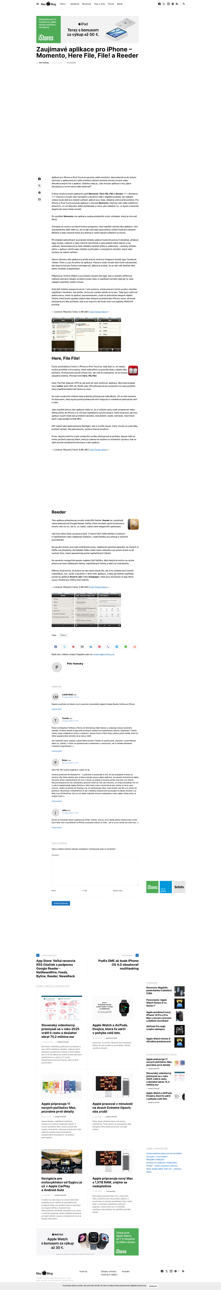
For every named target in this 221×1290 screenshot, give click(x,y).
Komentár (56, 855)
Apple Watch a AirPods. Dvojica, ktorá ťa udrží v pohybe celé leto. (110, 1029)
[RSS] (177, 4)
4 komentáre (71, 63)
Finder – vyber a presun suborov (162, 1165)
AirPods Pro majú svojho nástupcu (155, 1028)
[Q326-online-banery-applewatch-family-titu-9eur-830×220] (87, 1241)
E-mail (84, 891)
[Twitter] (164, 4)
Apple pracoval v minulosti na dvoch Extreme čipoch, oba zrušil (112, 1107)
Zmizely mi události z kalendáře (161, 1162)
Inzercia (83, 1271)
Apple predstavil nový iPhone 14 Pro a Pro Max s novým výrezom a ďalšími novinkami (158, 1016)
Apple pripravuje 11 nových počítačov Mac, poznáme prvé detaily (58, 1107)
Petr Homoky (44, 63)
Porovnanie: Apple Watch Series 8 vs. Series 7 (156, 1003)
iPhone (63, 635)
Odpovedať (57, 709)
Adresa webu (117, 891)
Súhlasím (153, 1286)
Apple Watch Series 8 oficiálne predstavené (158, 1040)
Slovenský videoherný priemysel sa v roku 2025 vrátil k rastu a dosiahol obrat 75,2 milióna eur (60, 1031)
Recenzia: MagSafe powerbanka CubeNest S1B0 (159, 990)
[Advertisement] (87, 930)
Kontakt (126, 1271)
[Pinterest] (173, 4)
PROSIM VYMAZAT (155, 1159)
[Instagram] (168, 4)
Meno (54, 891)
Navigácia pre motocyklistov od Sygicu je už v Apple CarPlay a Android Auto (61, 1184)
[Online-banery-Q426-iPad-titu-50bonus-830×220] (87, 29)
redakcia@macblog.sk (103, 654)
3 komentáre (110, 1191)
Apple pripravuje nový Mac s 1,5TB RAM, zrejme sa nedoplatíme (112, 1182)
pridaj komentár (63, 1042)
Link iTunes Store (98, 311)
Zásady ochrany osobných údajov (109, 1273)
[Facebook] (159, 4)
